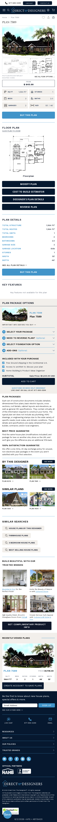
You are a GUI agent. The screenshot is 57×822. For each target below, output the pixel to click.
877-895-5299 (40, 390)
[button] (5, 655)
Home (4, 17)
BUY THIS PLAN (28, 115)
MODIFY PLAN (28, 184)
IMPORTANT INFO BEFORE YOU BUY (17, 325)
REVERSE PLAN (28, 207)
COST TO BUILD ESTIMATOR (29, 191)
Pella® (24, 617)
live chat (29, 3)
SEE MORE (48, 462)
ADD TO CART (28, 381)
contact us (44, 3)
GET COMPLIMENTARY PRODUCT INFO (27, 625)
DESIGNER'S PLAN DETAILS (28, 199)
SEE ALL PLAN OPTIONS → (45, 77)
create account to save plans (23, 685)
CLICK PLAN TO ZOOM (11, 131)
